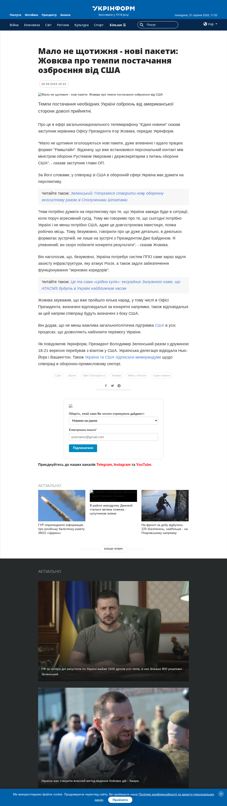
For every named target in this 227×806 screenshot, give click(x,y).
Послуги (15, 15)
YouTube (143, 464)
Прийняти (120, 800)
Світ (48, 25)
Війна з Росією (137, 375)
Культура (81, 25)
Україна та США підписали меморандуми (123, 357)
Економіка (32, 25)
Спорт (99, 25)
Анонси (65, 15)
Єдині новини (161, 375)
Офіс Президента (94, 375)
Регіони (63, 25)
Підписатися (83, 448)
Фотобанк (31, 15)
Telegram (104, 464)
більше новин (113, 548)
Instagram (122, 464)
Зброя (72, 375)
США (160, 325)
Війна (14, 25)
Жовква (116, 375)
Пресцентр (49, 15)
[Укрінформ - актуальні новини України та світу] (113, 8)
